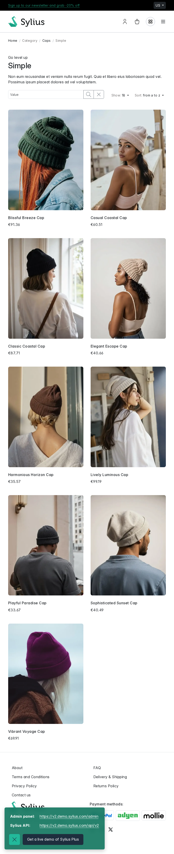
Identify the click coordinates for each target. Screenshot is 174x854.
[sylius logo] (26, 21)
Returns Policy (106, 786)
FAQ (97, 767)
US (158, 5)
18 (118, 95)
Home (12, 40)
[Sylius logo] (26, 806)
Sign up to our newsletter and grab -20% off (44, 5)
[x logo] (110, 829)
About (17, 767)
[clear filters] (99, 94)
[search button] (88, 94)
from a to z (148, 95)
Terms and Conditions (31, 777)
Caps (46, 40)
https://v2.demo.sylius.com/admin (69, 816)
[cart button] (137, 21)
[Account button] (124, 21)
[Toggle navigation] (163, 21)
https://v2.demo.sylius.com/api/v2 (69, 825)
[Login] (150, 21)
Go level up (18, 57)
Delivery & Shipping (110, 777)
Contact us (21, 795)
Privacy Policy (24, 786)
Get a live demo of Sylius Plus (53, 839)
